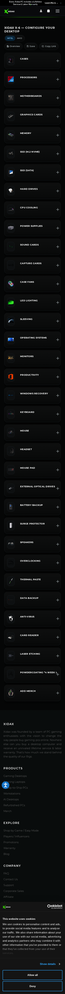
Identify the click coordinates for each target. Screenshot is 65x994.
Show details (48, 963)
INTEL (10, 38)
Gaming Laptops (14, 781)
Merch (7, 811)
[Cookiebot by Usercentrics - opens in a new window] (47, 906)
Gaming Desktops (15, 776)
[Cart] (48, 11)
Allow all (32, 975)
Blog (6, 854)
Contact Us (10, 879)
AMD (19, 38)
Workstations (11, 793)
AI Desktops (11, 799)
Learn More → (51, 3)
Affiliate (8, 896)
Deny (32, 986)
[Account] (41, 11)
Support (8, 885)
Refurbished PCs (14, 805)
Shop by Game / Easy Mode (21, 830)
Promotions (11, 842)
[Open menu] (57, 11)
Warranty (9, 848)
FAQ (6, 873)
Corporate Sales (13, 891)
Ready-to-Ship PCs (15, 787)
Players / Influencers (16, 836)
